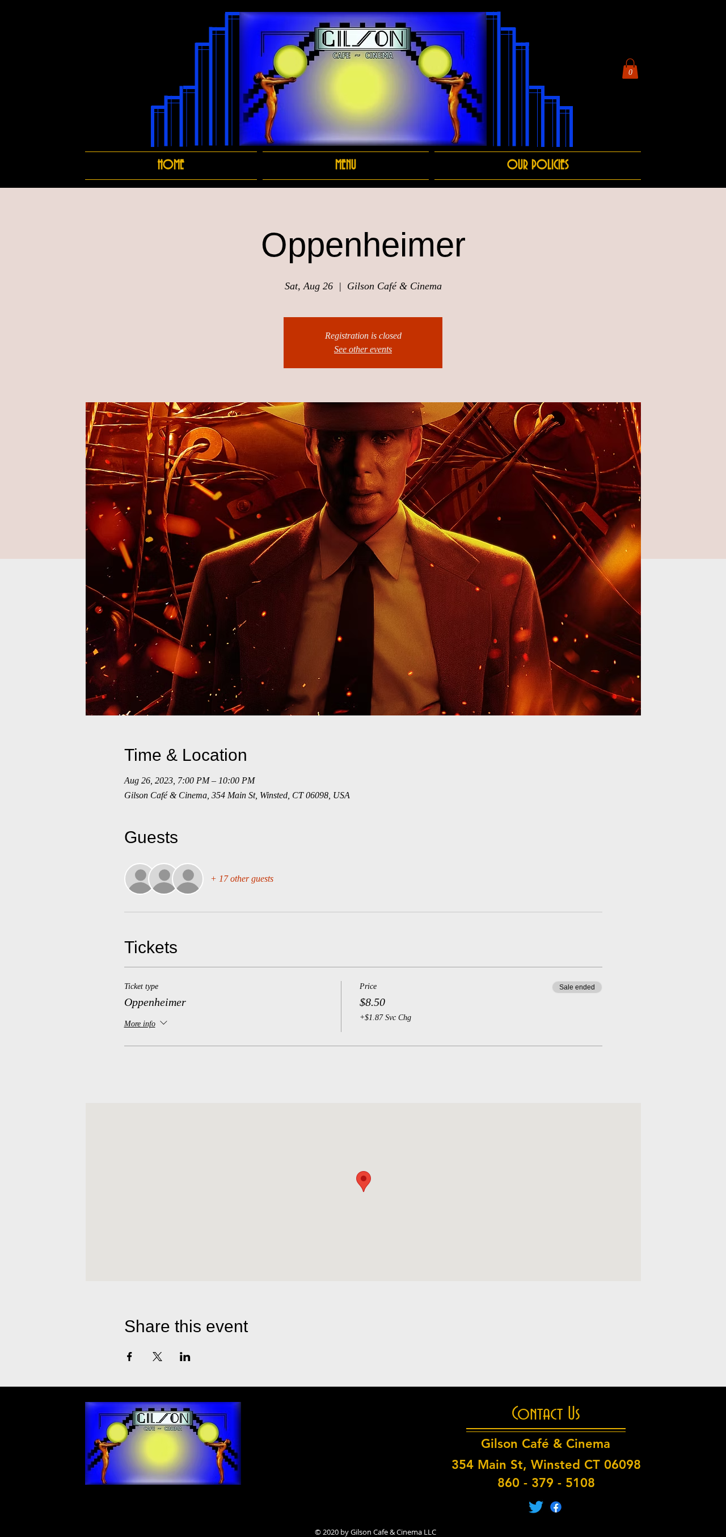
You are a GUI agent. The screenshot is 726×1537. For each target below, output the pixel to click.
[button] (630, 68)
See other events (363, 349)
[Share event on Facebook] (129, 1356)
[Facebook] (555, 1507)
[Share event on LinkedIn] (185, 1356)
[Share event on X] (157, 1356)
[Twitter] (536, 1507)
